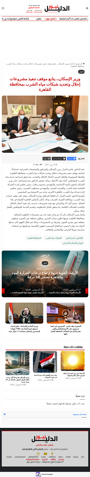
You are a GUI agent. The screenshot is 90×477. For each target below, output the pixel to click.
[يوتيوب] (45, 453)
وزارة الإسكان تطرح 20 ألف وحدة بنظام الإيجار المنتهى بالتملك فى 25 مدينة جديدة (17, 379)
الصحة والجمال (20, 456)
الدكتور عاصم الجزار (74, 238)
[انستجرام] (38, 453)
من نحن (61, 459)
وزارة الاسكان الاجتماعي (72, 243)
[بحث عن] (87, 9)
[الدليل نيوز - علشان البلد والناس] (45, 8)
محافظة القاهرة (33, 238)
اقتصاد (68, 456)
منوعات (9, 456)
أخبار (72, 64)
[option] (45, 274)
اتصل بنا (45, 459)
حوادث (43, 456)
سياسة (75, 456)
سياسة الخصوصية (32, 459)
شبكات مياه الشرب (52, 238)
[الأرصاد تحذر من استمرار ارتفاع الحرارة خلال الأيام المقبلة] (73, 361)
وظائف (53, 459)
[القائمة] (3, 9)
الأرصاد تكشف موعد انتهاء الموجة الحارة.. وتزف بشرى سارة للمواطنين (45, 274)
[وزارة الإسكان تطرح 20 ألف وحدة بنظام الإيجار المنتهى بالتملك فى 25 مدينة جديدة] (17, 363)
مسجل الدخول (64, 403)
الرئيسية (79, 64)
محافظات (52, 456)
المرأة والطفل (33, 456)
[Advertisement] (45, 41)
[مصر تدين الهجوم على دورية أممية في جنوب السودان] (45, 362)
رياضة (60, 456)
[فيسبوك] (52, 453)
